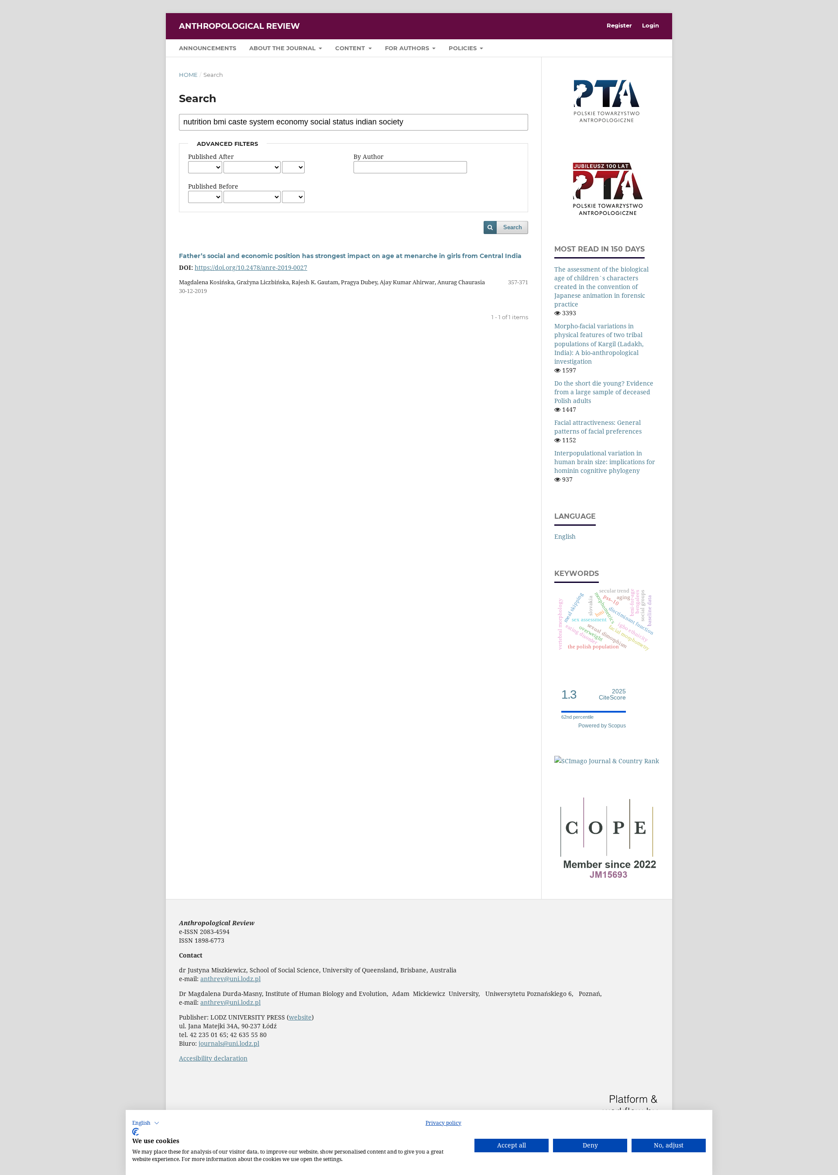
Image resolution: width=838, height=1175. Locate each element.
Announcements (207, 48)
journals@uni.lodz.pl (229, 1043)
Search (512, 227)
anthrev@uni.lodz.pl (230, 979)
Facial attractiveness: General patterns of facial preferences (598, 426)
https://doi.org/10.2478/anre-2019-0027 (251, 267)
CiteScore (612, 694)
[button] (145, 1123)
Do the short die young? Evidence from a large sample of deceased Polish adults (603, 392)
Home (188, 74)
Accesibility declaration (213, 1058)
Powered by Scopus (602, 726)
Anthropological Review (239, 26)
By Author (369, 156)
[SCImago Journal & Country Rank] (606, 761)
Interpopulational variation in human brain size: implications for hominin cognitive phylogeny (604, 462)
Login (650, 25)
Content (351, 48)
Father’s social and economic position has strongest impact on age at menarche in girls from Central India (350, 256)
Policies (463, 48)
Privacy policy (443, 1123)
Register (619, 25)
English (565, 536)
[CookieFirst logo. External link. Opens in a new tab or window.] (135, 1132)
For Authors (408, 48)
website (300, 1017)
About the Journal (283, 48)
